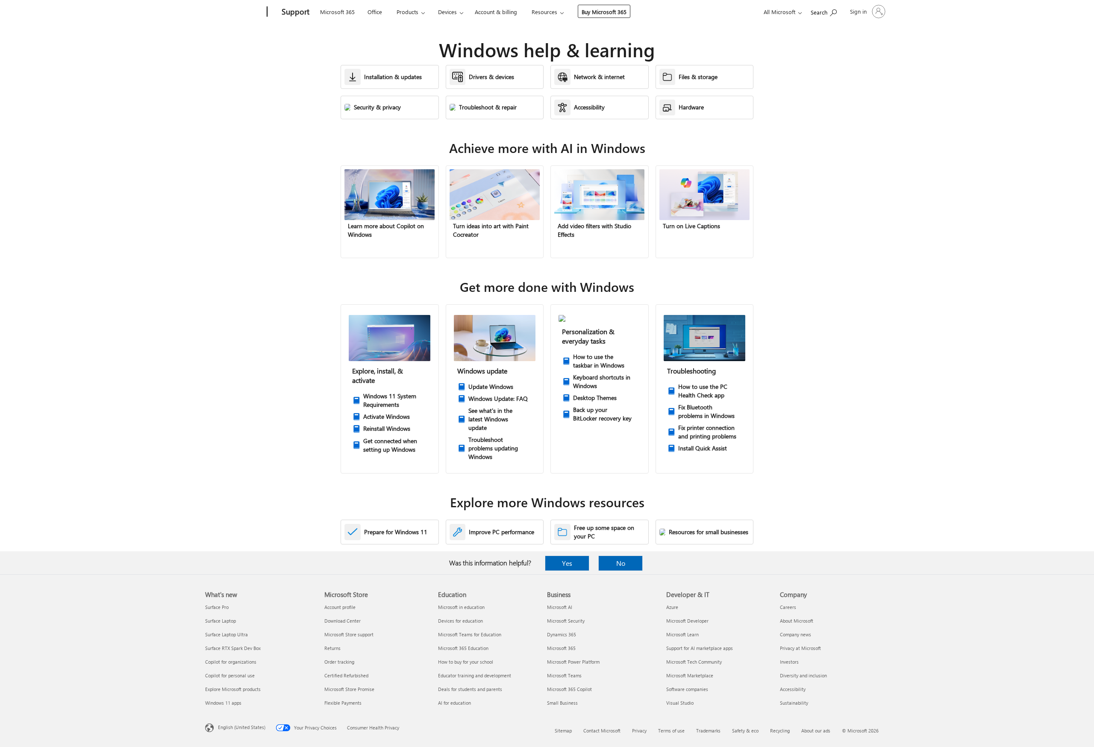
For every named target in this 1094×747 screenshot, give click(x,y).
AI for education (454, 703)
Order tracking (339, 662)
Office (375, 11)
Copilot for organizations (230, 662)
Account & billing (496, 11)
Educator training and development (474, 675)
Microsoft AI (559, 607)
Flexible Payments (343, 703)
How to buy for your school (465, 662)
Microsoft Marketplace (689, 675)
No (620, 563)
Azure (672, 607)
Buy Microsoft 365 (604, 11)
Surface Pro (217, 607)
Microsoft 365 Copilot (569, 689)
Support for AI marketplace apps (699, 648)
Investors (789, 662)
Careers (788, 607)
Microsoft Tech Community (694, 662)
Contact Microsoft (602, 730)
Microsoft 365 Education (463, 648)
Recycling (780, 730)
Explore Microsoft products (233, 689)
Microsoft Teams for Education (469, 634)
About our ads (815, 730)
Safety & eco (745, 730)
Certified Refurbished (346, 675)
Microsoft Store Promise (349, 689)
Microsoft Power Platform (573, 662)
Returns (332, 648)
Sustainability (794, 703)
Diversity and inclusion (803, 675)
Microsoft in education (461, 607)
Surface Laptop (220, 621)
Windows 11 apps (223, 703)
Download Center (342, 621)
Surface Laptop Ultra (226, 634)
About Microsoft (796, 621)
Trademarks (708, 730)
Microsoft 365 (337, 11)
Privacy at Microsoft (800, 648)
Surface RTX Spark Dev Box (233, 648)
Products (407, 11)
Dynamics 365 (561, 634)
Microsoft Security (566, 621)
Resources (544, 11)
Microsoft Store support (348, 634)
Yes (567, 563)
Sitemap (563, 730)
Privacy (639, 730)
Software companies (687, 689)
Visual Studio (680, 703)
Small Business (562, 703)
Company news (795, 634)
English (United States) (241, 727)
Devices (447, 11)
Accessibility (793, 689)
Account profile (340, 607)
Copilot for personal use (230, 675)
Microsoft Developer (687, 621)
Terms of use (671, 730)
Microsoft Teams (564, 675)
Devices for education (460, 621)
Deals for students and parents (470, 689)
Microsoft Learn (682, 634)
